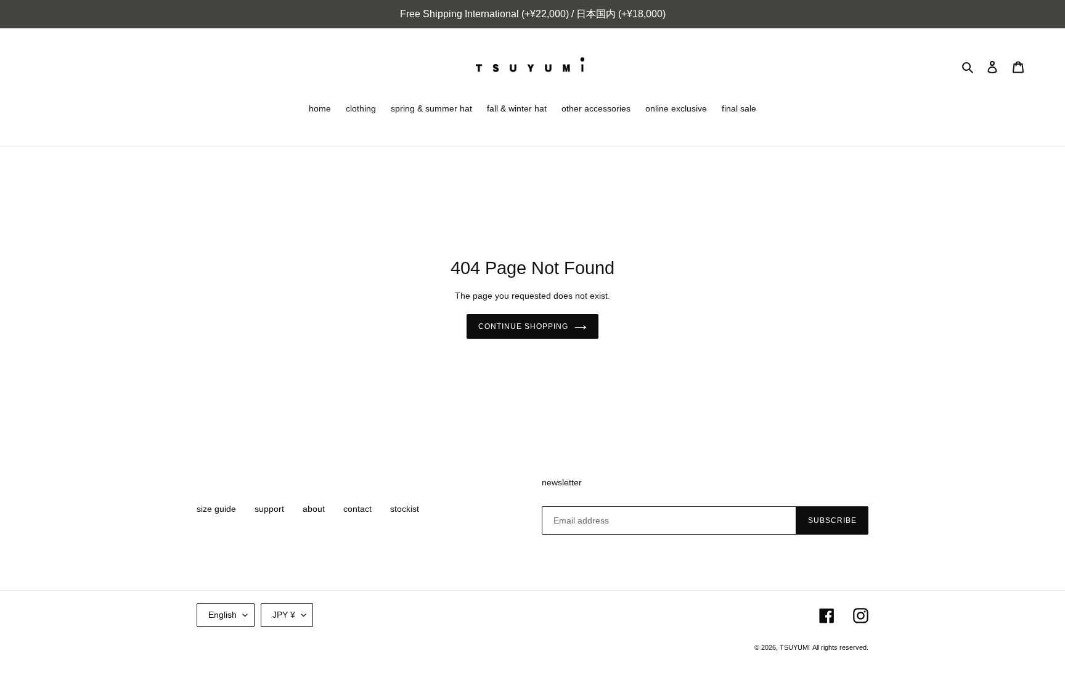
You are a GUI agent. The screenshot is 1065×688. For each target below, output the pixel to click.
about (314, 509)
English (222, 615)
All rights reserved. (840, 647)
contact (357, 509)
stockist (404, 509)
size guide (216, 509)
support (269, 509)
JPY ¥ (283, 615)
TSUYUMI (795, 647)
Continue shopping (523, 326)
